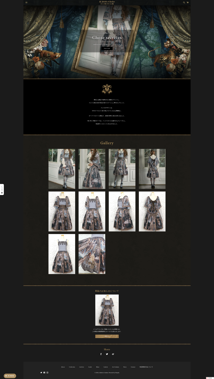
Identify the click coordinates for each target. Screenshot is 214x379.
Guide (90, 367)
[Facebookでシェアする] (101, 354)
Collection (72, 367)
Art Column (115, 367)
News (125, 367)
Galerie (106, 367)
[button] (210, 378)
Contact (133, 367)
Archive (81, 367)
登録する (107, 336)
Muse (97, 367)
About (63, 367)
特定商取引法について (146, 367)
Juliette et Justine (103, 372)
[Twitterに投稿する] (107, 354)
